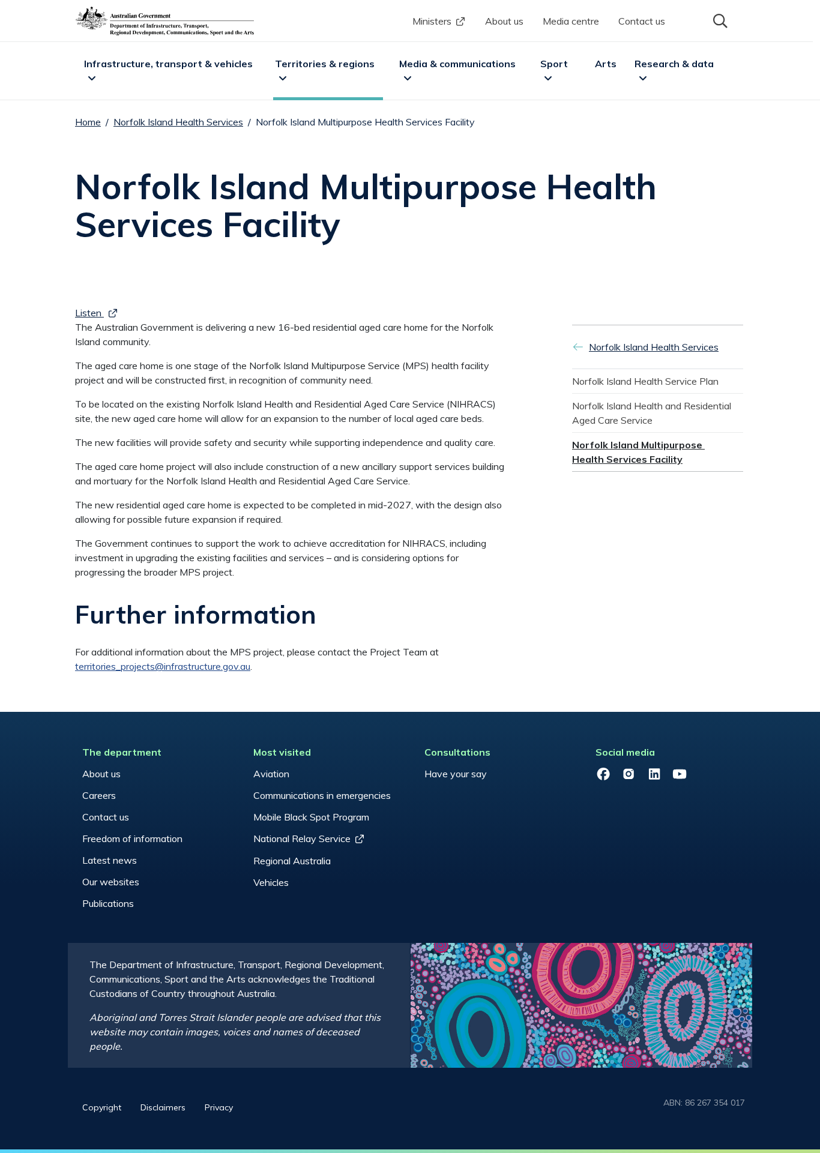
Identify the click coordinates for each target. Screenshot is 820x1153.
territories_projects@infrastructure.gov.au (162, 666)
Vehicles (271, 882)
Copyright (101, 1107)
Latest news (109, 860)
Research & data (674, 64)
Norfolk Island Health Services (178, 122)
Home (88, 122)
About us (504, 21)
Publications (108, 903)
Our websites (110, 882)
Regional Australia (292, 861)
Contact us (641, 21)
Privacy (219, 1107)
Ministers (431, 21)
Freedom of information (132, 838)
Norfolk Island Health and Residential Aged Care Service (653, 413)
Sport (554, 64)
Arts (606, 64)
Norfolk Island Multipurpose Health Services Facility (638, 452)
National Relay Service (302, 838)
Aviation (271, 774)
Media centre (571, 21)
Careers (99, 795)
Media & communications (457, 64)
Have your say (455, 774)
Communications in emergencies (322, 795)
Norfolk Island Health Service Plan (645, 381)
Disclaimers (162, 1107)
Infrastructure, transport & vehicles (168, 64)
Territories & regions (325, 64)
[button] (719, 20)
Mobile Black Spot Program (311, 817)
